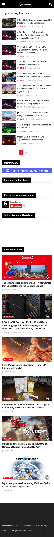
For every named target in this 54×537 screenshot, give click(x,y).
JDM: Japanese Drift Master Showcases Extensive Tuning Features (34, 75)
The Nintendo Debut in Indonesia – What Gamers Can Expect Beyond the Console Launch (26, 284)
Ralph (22, 56)
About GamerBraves (10, 525)
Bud (21, 95)
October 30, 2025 (32, 26)
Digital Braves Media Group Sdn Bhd (27, 530)
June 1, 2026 (8, 411)
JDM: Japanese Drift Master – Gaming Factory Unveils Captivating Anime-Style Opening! (34, 88)
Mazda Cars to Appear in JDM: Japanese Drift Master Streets (30, 138)
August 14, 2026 (9, 290)
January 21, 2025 (31, 95)
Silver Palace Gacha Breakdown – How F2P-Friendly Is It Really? (24, 366)
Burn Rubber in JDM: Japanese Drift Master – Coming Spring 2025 (33, 102)
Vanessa (23, 131)
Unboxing (9, 317)
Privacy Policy (41, 525)
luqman (23, 42)
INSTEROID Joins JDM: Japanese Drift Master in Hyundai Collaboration (34, 21)
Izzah (22, 68)
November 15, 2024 (32, 107)
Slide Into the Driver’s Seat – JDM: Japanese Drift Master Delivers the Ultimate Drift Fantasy (32, 49)
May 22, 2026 (8, 451)
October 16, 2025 (35, 42)
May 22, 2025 (32, 56)
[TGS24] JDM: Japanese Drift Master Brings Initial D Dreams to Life (33, 114)
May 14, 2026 (8, 490)
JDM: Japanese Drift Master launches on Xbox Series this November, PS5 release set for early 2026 (33, 34)
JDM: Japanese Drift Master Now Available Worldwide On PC (31, 63)
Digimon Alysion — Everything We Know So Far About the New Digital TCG (26, 485)
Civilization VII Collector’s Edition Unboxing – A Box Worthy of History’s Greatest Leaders (25, 406)
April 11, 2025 (32, 80)
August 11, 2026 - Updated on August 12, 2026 (20, 332)
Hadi (21, 26)
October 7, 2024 (33, 119)
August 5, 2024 (35, 143)
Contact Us (27, 525)
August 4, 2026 (9, 372)
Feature (8, 277)
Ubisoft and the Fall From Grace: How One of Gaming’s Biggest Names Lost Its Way (24, 445)
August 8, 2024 (35, 131)
